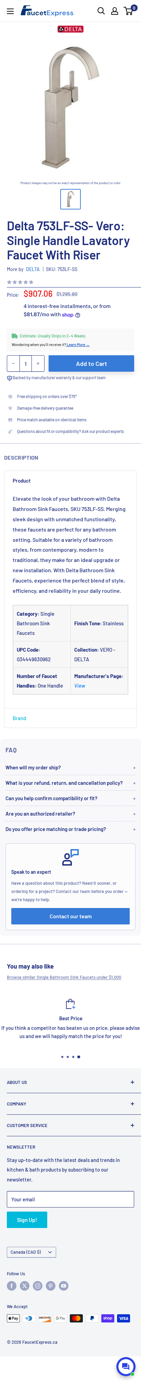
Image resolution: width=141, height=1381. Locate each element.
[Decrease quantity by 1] (13, 363)
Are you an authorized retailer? (40, 813)
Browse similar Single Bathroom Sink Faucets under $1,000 (64, 977)
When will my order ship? (33, 767)
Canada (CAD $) (26, 1252)
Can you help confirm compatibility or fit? (51, 798)
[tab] (70, 480)
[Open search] (101, 11)
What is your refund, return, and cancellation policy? (64, 783)
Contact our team (71, 916)
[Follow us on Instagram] (37, 1286)
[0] (128, 11)
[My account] (114, 11)
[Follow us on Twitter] (24, 1286)
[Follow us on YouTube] (63, 1286)
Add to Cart (91, 363)
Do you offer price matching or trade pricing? (55, 829)
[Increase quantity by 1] (38, 363)
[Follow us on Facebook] (11, 1286)
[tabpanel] (70, 599)
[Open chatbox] (126, 1366)
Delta (33, 269)
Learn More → (78, 344)
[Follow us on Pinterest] (50, 1286)
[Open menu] (10, 11)
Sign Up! (27, 1219)
